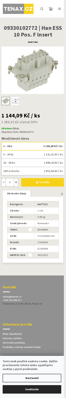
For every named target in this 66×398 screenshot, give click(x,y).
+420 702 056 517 (12, 300)
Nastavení (32, 378)
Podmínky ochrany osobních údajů (22, 347)
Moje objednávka (12, 334)
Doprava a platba (12, 338)
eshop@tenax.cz (12, 297)
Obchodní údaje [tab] (16, 193)
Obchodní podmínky (14, 343)
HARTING (33, 42)
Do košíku (44, 182)
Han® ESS (42, 204)
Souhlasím (32, 389)
